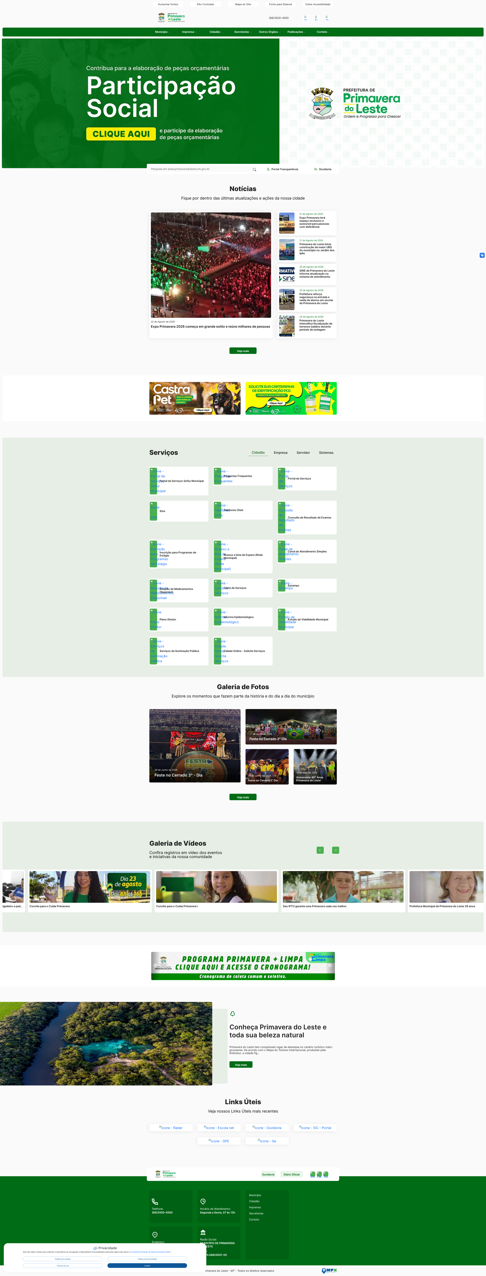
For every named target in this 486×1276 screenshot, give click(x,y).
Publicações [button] (296, 31)
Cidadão (254, 1201)
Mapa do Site (243, 4)
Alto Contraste (205, 4)
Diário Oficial (292, 1174)
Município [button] (161, 31)
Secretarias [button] (242, 31)
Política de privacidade (147, 1259)
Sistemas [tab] (326, 453)
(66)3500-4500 (279, 17)
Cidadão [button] (215, 31)
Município (255, 1195)
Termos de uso (63, 1266)
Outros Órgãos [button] (269, 31)
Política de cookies (62, 1259)
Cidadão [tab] (258, 452)
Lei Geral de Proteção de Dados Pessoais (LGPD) (150, 1252)
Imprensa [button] (188, 31)
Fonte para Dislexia (280, 4)
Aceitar (147, 1266)
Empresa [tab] (281, 453)
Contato (254, 1219)
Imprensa (255, 1207)
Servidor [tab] (303, 453)
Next (335, 850)
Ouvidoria (268, 1174)
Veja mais (243, 351)
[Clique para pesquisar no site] (254, 169)
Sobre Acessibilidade (317, 4)
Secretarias (256, 1213)
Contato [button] (322, 31)
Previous (320, 850)
